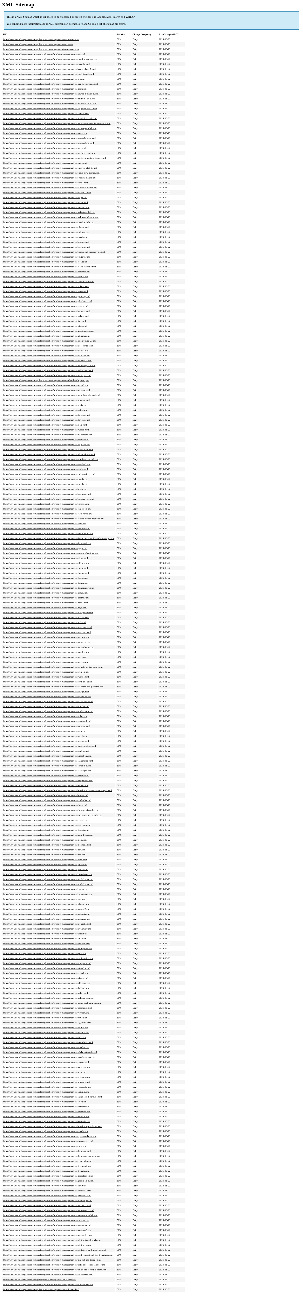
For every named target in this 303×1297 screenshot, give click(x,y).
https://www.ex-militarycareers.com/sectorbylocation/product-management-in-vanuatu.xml (46, 207)
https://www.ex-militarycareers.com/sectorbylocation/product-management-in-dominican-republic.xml (52, 1156)
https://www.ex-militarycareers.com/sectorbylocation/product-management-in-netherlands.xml (48, 370)
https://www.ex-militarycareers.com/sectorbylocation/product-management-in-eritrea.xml (45, 558)
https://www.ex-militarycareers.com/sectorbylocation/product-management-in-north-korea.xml (48, 879)
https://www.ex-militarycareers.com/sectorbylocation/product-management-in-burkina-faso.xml (48, 499)
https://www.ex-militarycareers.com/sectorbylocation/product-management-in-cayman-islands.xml (49, 1136)
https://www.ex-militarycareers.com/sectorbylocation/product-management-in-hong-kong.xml (48, 835)
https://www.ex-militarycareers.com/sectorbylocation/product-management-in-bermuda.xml (46, 1121)
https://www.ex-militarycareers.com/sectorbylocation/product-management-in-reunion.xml (46, 672)
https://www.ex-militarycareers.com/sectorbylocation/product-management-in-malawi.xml (46, 617)
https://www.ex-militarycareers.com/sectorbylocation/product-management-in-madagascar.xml (48, 612)
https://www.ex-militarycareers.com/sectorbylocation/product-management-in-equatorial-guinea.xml (51, 553)
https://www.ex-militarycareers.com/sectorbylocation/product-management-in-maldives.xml (46, 919)
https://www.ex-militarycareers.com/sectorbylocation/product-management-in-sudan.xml (45, 716)
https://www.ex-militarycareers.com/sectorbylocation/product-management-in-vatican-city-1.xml (49, 474)
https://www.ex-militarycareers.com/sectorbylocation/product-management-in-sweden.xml (46, 429)
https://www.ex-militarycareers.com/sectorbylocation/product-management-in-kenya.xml (45, 592)
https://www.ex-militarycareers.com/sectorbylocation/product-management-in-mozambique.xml (48, 647)
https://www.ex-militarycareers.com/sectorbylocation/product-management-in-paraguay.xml (46, 1067)
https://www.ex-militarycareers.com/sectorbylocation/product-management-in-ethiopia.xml (46, 563)
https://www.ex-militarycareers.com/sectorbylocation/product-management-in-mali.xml (44, 622)
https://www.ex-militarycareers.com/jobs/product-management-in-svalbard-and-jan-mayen (46, 380)
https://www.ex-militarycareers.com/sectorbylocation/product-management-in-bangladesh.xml (48, 780)
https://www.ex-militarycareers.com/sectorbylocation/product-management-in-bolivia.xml (45, 1027)
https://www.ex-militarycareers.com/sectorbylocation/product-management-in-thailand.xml (46, 988)
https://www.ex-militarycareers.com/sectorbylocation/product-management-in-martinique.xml (47, 1200)
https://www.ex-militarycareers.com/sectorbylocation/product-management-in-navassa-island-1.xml (50, 1215)
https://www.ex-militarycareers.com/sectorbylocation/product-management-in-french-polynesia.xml (50, 84)
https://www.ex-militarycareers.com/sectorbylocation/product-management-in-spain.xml (45, 424)
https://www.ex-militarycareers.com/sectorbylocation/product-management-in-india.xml (45, 840)
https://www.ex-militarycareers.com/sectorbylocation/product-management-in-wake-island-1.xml (49, 212)
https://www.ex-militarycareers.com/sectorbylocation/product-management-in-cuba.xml (44, 1146)
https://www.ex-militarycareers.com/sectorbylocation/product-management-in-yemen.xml (45, 1017)
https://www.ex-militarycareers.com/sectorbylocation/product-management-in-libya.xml (45, 607)
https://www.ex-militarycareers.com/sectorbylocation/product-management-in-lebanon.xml (46, 904)
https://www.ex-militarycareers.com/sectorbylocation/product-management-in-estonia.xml (45, 276)
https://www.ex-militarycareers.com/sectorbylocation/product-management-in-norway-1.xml (47, 375)
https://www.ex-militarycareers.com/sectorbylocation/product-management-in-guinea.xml (45, 583)
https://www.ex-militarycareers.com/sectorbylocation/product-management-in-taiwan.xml (45, 978)
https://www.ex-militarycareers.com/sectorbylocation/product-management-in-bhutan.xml (45, 785)
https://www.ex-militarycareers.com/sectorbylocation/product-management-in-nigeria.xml (45, 662)
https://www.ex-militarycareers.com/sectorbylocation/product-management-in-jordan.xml (45, 869)
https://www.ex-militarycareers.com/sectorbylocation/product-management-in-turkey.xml (45, 993)
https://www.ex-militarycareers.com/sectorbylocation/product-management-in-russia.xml (45, 405)
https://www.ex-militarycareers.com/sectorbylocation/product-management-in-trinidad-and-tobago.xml (52, 1260)
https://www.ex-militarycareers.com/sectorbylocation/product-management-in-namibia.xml (46, 652)
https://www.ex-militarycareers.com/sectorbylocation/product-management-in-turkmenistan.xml (48, 998)
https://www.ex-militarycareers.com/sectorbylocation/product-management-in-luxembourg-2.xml (49, 340)
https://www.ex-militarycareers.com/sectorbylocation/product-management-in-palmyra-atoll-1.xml (50, 168)
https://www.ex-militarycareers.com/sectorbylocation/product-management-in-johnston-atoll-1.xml (50, 103)
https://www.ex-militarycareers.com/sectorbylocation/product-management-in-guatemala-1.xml (48, 1180)
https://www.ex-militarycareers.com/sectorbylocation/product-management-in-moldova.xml (46, 355)
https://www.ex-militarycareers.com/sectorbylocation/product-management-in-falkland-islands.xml (50, 1052)
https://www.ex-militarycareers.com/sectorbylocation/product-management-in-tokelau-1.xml (47, 192)
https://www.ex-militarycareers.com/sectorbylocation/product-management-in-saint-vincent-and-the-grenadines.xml (58, 1255)
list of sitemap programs (112, 23)
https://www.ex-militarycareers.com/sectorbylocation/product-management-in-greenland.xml (47, 1166)
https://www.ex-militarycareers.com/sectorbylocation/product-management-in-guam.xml (45, 88)
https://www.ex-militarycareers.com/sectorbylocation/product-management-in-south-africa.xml (48, 711)
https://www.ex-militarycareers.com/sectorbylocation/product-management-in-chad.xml (44, 523)
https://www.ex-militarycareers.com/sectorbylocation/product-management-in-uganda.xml (46, 741)
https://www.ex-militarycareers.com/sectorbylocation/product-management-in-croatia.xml (45, 261)
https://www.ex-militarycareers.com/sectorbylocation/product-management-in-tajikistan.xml (46, 983)
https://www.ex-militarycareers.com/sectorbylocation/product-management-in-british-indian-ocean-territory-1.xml (57, 790)
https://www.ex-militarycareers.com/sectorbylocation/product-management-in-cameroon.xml (47, 508)
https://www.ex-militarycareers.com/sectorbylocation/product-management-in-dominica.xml (47, 1151)
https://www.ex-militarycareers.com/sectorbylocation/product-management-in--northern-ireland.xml (50, 459)
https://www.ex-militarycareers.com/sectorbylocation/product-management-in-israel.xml (45, 859)
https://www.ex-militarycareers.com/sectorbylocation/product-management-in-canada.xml (45, 1131)
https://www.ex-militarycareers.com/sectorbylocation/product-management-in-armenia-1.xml (47, 765)
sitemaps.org (76, 23)
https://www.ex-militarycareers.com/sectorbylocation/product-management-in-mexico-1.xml (47, 1205)
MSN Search (113, 16)
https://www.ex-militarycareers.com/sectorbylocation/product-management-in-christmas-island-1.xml (51, 810)
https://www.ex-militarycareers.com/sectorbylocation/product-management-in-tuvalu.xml (45, 202)
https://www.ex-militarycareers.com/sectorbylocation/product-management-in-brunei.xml (45, 795)
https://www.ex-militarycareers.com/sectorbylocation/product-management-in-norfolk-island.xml (49, 153)
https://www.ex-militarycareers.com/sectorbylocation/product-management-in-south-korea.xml (48, 884)
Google (101, 16)
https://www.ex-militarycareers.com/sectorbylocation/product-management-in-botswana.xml (47, 494)
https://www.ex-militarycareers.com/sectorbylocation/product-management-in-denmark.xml (46, 271)
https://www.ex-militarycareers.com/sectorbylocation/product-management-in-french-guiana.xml (49, 1057)
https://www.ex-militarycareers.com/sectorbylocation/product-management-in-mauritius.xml (47, 632)
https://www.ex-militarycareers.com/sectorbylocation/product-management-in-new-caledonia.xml (49, 138)
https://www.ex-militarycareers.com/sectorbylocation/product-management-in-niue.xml (44, 148)
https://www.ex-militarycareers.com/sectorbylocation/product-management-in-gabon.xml (45, 568)
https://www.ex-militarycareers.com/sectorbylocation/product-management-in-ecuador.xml (46, 1047)
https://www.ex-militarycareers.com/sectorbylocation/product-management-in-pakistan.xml (46, 943)
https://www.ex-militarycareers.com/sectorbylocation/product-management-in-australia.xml (46, 64)
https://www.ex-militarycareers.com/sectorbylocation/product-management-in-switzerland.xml (48, 434)
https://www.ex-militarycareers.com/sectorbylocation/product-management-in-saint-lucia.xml (47, 1245)
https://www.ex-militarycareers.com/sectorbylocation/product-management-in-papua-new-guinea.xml (51, 172)
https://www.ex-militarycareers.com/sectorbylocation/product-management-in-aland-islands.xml (48, 222)
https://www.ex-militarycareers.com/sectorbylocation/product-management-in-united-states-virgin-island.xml (55, 1269)
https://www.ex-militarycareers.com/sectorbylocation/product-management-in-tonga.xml (45, 197)
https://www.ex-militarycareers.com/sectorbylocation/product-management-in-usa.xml (44, 54)
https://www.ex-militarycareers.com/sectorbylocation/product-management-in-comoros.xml (46, 528)
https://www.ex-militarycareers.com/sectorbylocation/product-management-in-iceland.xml (46, 316)
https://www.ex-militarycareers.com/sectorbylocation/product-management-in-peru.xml (44, 1072)
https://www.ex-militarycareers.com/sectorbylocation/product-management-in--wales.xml (45, 469)
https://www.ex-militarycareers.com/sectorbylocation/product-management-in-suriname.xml (46, 1077)
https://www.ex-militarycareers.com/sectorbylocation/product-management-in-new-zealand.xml (48, 143)
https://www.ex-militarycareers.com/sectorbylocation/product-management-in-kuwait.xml (45, 889)
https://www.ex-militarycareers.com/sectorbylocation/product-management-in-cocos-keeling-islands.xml (52, 815)
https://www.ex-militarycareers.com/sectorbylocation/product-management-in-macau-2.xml (46, 909)
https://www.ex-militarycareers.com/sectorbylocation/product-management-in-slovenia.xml (46, 420)
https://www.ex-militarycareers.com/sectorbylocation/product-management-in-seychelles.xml (47, 696)
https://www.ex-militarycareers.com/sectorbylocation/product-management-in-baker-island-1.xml (49, 69)
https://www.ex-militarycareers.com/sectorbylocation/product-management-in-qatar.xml (44, 953)
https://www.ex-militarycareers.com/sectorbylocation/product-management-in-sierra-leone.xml (48, 701)
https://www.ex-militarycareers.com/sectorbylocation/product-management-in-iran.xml (44, 849)
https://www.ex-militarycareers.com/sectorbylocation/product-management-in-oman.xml (45, 938)
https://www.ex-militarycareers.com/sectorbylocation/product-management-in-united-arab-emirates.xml (52, 1003)
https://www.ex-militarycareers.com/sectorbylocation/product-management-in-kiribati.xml (46, 113)
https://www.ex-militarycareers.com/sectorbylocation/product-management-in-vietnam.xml (46, 1012)
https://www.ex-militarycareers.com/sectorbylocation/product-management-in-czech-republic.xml (49, 266)
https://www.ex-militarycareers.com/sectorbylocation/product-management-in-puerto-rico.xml (48, 1235)
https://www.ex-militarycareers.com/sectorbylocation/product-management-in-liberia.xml (45, 602)
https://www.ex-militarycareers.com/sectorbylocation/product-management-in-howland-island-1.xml (51, 93)
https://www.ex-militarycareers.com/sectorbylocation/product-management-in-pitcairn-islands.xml (49, 177)
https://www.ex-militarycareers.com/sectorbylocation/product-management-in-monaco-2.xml (47, 360)
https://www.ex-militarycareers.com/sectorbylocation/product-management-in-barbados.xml (46, 1111)
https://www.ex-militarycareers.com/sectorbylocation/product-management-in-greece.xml (45, 306)
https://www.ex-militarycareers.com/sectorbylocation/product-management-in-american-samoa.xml (50, 59)
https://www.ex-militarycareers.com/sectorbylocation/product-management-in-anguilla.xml (46, 1092)
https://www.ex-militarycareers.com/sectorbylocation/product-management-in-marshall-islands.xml (50, 118)
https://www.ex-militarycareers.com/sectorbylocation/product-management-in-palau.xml (45, 163)
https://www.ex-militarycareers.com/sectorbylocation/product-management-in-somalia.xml (46, 706)
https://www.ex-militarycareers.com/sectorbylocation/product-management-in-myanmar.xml (47, 928)
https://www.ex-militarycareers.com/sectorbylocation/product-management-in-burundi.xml (46, 504)
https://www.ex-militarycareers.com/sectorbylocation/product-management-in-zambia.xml (46, 751)
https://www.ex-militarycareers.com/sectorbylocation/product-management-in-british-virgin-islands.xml (52, 1126)
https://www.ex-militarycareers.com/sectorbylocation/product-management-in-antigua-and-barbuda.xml (52, 1096)
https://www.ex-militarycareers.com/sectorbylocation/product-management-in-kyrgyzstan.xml (47, 894)
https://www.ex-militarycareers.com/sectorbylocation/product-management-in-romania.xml (46, 400)
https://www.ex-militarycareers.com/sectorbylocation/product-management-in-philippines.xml (47, 948)
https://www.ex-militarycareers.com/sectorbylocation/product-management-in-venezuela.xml (47, 1087)
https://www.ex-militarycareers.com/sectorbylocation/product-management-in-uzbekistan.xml (47, 1008)
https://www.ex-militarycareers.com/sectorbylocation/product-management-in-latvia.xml (45, 326)
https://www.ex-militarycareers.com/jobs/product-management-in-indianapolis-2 (41, 1289)
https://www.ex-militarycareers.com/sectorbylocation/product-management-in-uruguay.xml (46, 1082)
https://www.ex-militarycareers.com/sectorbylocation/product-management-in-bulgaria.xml (46, 256)
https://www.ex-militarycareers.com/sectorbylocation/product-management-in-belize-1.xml (46, 1116)
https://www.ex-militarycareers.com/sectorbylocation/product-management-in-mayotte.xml (46, 637)
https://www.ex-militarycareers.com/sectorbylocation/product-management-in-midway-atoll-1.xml (49, 128)
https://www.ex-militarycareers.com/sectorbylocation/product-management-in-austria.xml (45, 237)
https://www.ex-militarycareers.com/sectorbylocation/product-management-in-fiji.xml (44, 79)
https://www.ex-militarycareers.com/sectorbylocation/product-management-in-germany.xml (46, 296)
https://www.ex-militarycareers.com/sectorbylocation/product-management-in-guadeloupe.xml (48, 1176)
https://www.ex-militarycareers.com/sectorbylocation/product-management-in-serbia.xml (45, 410)
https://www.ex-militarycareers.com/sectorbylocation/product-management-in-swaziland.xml (47, 721)
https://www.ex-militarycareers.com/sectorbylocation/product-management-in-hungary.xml (46, 311)
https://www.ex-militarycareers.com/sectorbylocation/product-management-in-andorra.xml (46, 232)
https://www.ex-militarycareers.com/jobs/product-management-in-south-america (41, 49)
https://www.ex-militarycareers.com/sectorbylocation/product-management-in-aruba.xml (45, 1101)
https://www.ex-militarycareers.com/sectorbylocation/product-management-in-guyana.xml (46, 1062)
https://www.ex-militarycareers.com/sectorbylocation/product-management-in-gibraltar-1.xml (47, 301)
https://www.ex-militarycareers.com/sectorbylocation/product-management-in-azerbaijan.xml (47, 770)
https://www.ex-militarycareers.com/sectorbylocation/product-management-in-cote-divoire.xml (48, 533)
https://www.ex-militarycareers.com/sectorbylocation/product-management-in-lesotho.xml (46, 597)
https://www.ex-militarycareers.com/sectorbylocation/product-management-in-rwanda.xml (46, 676)
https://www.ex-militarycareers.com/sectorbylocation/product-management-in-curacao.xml (46, 1220)
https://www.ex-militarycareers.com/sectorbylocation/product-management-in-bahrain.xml (46, 775)
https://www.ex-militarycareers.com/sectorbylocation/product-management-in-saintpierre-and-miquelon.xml (54, 1250)
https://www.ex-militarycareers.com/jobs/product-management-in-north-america (41, 39)
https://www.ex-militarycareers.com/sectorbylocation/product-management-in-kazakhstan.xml (47, 874)
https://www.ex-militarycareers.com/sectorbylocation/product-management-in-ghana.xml (45, 578)
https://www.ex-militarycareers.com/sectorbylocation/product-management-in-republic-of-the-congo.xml (53, 667)
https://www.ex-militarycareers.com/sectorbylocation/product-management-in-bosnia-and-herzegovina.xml (54, 252)
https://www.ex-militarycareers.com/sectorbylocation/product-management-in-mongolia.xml (47, 924)
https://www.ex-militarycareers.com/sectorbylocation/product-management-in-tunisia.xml (45, 736)
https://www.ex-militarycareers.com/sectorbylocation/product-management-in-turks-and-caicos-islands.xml (54, 1264)
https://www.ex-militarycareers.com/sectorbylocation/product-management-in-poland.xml (45, 385)
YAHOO (130, 16)
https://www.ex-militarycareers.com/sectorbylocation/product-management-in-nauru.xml (45, 133)
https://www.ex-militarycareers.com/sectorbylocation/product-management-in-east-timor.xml (47, 825)
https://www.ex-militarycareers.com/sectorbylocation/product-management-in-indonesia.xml (47, 844)
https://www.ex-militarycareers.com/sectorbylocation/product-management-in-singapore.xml (47, 963)
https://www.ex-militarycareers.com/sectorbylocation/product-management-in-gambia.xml (46, 573)
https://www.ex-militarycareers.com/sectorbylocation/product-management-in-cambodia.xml (47, 800)
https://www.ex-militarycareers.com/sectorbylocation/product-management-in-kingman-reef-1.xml (50, 108)
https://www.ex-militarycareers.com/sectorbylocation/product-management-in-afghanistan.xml (48, 760)
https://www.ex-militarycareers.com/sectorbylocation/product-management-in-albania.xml (46, 227)
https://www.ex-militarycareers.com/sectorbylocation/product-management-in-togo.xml (44, 731)
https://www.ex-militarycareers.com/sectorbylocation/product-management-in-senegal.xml (46, 691)
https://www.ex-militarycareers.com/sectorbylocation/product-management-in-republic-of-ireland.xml (51, 395)
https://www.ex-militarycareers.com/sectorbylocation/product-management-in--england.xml (46, 444)
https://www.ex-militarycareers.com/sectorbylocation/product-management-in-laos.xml (44, 899)
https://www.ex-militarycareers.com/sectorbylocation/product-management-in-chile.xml (44, 1037)
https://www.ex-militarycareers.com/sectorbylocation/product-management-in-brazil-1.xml (46, 1032)
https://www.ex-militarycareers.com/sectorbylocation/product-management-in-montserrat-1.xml (48, 1210)
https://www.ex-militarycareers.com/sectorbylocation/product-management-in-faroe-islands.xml (48, 281)
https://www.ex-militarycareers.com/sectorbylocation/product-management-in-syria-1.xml (45, 973)
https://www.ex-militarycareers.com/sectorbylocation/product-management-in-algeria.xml (45, 479)
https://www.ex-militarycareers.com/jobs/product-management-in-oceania (38, 44)
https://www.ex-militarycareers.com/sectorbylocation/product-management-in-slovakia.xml (46, 415)
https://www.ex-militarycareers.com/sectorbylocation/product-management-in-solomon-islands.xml (50, 187)
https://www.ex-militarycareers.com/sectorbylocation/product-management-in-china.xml (45, 805)
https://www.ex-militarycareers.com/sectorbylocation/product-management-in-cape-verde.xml (47, 513)
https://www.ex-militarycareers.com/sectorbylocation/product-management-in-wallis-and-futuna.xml (51, 217)
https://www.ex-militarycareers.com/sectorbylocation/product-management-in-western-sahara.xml (49, 746)
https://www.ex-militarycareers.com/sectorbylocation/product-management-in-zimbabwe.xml (47, 756)
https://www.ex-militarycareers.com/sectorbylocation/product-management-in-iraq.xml (44, 854)
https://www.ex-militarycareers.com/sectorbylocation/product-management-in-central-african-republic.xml (53, 518)
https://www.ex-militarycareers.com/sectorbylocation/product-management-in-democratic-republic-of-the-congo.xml (58, 538)
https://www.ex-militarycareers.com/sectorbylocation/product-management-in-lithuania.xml (46, 336)
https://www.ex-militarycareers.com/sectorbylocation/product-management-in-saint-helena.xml (48, 681)
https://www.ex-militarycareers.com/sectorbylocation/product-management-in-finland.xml (46, 286)
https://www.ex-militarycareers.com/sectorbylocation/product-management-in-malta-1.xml (46, 350)
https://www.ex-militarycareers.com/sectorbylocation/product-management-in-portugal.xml (46, 390)
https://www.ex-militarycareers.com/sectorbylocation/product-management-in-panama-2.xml (47, 1230)
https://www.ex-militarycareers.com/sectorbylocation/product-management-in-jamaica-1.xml (47, 1195)
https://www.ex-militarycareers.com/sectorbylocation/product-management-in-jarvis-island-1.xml (49, 98)
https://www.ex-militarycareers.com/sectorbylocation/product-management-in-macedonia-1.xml (48, 345)
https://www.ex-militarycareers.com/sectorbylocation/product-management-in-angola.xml (45, 484)
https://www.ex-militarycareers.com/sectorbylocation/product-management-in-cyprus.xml (45, 820)
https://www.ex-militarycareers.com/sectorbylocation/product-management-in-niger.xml (45, 657)
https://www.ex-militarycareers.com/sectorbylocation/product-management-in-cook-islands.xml (48, 74)
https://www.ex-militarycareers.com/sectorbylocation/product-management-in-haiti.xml (44, 1185)
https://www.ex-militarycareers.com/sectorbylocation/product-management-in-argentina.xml (47, 1022)
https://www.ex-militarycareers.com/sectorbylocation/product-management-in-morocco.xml (46, 642)
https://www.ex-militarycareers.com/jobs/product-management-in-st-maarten (39, 1279)
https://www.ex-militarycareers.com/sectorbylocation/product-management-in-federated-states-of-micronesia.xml (56, 123)
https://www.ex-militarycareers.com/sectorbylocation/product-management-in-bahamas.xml (46, 1106)
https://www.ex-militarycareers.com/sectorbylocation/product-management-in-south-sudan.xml (48, 1284)
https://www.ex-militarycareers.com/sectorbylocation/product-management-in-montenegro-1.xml (49, 365)
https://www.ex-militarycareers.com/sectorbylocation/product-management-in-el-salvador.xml (47, 1161)
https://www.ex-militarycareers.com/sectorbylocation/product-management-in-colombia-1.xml (48, 1042)
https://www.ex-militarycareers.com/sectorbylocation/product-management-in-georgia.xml (46, 830)
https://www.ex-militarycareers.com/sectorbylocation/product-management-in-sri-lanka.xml (46, 968)
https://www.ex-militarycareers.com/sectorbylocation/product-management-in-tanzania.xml (46, 726)
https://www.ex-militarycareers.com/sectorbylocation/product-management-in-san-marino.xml (48, 1274)
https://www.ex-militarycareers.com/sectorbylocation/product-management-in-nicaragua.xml (47, 1225)
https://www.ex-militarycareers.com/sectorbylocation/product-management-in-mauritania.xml (47, 627)
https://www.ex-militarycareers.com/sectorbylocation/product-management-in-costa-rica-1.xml (48, 1141)
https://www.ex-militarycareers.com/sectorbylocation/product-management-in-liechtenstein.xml (48, 331)
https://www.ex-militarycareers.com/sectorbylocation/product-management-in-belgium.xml (46, 247)
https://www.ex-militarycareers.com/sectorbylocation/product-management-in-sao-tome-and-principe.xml (53, 686)
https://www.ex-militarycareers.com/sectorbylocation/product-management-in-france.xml (45, 291)
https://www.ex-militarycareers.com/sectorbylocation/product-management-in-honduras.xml (47, 1190)
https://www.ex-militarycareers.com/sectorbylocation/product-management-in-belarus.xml (46, 242)
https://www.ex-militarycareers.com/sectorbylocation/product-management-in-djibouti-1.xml (47, 543)
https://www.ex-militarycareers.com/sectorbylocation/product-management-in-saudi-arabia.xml (48, 958)
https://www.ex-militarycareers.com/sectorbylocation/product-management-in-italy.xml (44, 321)
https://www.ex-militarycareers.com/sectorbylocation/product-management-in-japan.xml (45, 864)
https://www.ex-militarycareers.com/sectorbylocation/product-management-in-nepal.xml (45, 933)
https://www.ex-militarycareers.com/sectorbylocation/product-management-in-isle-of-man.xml (48, 449)
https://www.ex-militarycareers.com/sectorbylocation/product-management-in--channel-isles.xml (49, 454)
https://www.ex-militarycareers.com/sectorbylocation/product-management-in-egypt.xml (45, 548)
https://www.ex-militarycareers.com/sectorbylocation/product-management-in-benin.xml (45, 489)
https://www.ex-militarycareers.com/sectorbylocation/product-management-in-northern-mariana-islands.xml (54, 158)
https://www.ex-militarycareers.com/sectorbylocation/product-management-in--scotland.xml (46, 464)
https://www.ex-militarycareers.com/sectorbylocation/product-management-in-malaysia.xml (46, 914)
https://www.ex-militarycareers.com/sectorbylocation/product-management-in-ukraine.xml (46, 439)
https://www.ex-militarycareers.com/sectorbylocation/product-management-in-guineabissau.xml (48, 588)
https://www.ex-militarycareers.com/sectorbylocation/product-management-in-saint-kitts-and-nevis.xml (52, 1240)
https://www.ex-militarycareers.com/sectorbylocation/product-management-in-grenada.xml (46, 1171)
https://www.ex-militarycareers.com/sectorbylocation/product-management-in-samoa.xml (45, 182)
